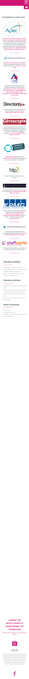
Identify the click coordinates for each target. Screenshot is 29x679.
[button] (26, 2)
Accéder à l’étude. (14, 218)
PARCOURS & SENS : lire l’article (14, 112)
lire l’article (16, 134)
